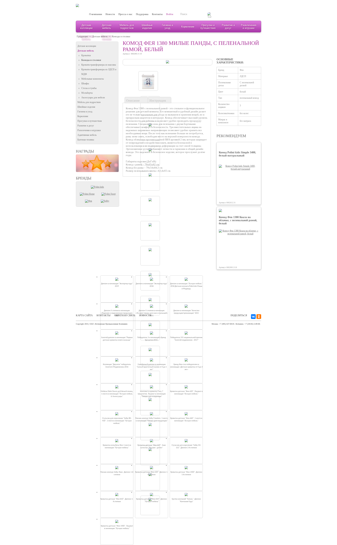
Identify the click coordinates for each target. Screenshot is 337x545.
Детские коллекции (86, 26)
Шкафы (85, 83)
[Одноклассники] (258, 316)
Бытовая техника (85, 139)
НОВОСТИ (145, 315)
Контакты (157, 14)
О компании (95, 14)
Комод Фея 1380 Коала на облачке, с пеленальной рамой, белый (238, 220)
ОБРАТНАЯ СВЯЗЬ (124, 315)
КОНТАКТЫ (103, 315)
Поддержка (142, 14)
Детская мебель (106, 26)
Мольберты (87, 92)
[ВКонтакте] (253, 316)
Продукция (82, 36)
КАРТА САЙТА (84, 315)
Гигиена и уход (167, 26)
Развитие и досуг (228, 26)
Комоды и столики (121, 36)
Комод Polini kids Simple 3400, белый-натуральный (237, 154)
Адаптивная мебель (87, 135)
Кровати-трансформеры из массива (98, 64)
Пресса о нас (125, 14)
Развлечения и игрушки (248, 26)
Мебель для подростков (127, 26)
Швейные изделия (147, 26)
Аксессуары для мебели (93, 97)
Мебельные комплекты (92, 78)
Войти (169, 14)
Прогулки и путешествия (208, 26)
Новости (110, 14)
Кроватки (86, 55)
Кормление (187, 26)
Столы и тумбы (89, 88)
